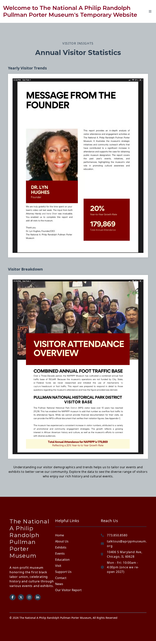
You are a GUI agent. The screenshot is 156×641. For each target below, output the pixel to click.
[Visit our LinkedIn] (38, 597)
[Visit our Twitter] (21, 597)
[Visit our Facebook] (13, 597)
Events (60, 553)
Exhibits (60, 547)
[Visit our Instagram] (29, 597)
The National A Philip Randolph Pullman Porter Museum (29, 538)
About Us (61, 541)
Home (59, 535)
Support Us (63, 572)
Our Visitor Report (68, 590)
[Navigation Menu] (152, 11)
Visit (58, 566)
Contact (60, 578)
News (59, 584)
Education (62, 559)
